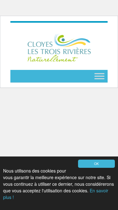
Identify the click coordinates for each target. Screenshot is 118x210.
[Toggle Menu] (99, 76)
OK (96, 163)
